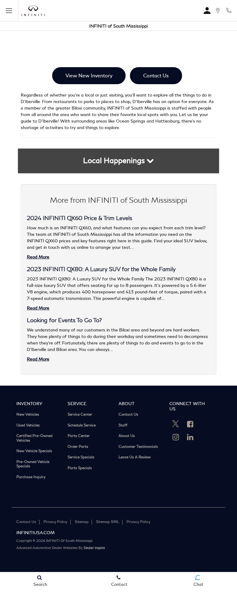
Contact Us (156, 75)
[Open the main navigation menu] (9, 11)
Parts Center (79, 436)
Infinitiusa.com (35, 532)
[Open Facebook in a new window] (190, 424)
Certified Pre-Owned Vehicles (34, 438)
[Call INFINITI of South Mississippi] (229, 10)
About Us (126, 436)
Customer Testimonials (138, 447)
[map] (218, 10)
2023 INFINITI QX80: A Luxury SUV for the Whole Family (101, 269)
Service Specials (81, 457)
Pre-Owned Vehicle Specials (32, 464)
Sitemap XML (107, 522)
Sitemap (82, 522)
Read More (38, 257)
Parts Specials (80, 468)
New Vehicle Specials (34, 451)
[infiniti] (33, 11)
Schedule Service (82, 425)
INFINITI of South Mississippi (118, 26)
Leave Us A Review (134, 457)
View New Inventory (88, 75)
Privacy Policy (55, 522)
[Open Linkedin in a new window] (190, 437)
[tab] (118, 161)
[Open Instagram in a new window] (175, 437)
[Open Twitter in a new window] (175, 424)
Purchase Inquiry (30, 477)
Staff (122, 425)
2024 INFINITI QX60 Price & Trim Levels (79, 218)
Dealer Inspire (94, 548)
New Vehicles (27, 415)
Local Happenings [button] (115, 160)
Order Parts (78, 447)
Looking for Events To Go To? (64, 320)
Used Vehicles (28, 425)
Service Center (80, 415)
